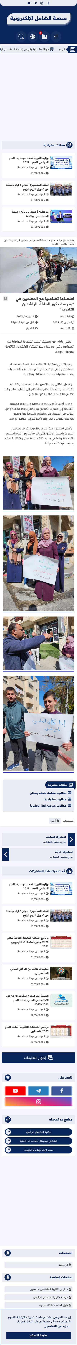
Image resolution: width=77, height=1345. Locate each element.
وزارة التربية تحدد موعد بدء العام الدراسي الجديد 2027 (29, 160)
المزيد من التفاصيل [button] (57, 1326)
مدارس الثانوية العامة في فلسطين (49, 1289)
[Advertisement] (38, 97)
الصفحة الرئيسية (67, 240)
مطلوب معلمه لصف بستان (48, 793)
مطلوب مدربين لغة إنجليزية (48, 805)
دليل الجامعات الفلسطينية (53, 1305)
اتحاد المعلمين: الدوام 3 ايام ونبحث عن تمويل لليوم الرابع (27, 187)
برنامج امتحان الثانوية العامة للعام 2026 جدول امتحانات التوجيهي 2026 (28, 942)
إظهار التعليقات (35, 1058)
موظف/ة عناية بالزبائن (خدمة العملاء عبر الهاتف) (43, 49)
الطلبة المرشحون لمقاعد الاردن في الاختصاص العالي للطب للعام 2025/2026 (27, 1000)
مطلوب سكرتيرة (55, 799)
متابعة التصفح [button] (38, 1335)
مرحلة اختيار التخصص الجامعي (50, 1297)
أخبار (53, 240)
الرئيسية (63, 1265)
